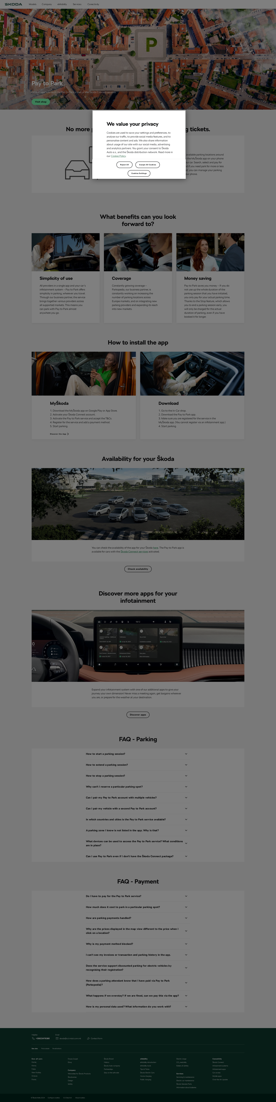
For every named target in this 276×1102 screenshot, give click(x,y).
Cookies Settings (139, 173)
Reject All (124, 165)
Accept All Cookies (147, 165)
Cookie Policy (118, 156)
